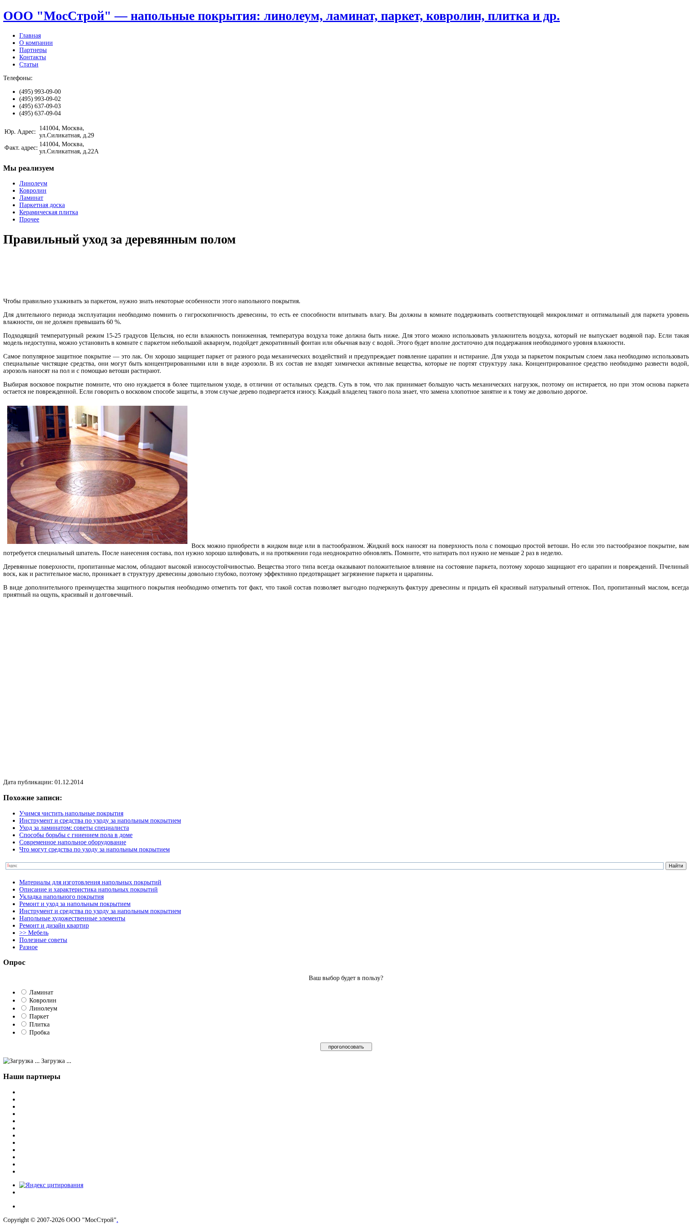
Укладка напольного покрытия (61, 896)
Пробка (39, 1032)
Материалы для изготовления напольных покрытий (90, 882)
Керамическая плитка (48, 212)
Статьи (28, 64)
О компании (36, 42)
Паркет (39, 1016)
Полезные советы (43, 939)
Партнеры (33, 49)
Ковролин (32, 190)
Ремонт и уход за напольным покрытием (75, 903)
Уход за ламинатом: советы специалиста (74, 827)
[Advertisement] (149, 273)
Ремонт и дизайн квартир (54, 925)
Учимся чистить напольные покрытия (71, 813)
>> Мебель (33, 932)
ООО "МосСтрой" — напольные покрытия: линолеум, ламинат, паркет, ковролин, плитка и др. (281, 15)
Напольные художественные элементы (72, 918)
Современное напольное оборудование (72, 842)
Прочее (29, 219)
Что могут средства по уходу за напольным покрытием (94, 849)
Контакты (32, 57)
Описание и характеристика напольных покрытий (88, 889)
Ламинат (31, 197)
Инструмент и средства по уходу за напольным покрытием (100, 820)
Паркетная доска (42, 204)
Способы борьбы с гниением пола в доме (76, 834)
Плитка (39, 1024)
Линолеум (33, 183)
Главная (30, 35)
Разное (28, 947)
